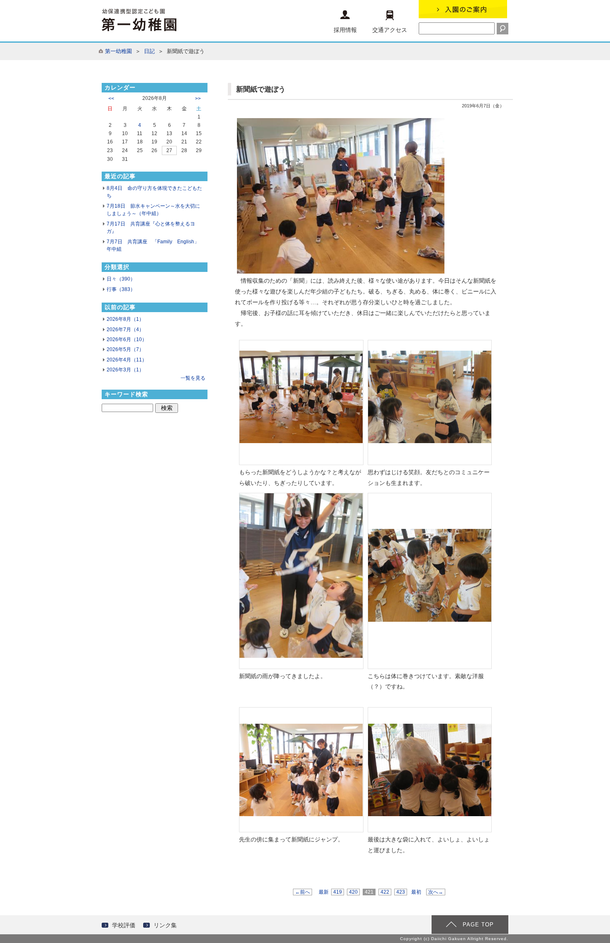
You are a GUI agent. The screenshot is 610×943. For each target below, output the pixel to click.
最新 (324, 892)
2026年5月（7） (125, 349)
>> (198, 98)
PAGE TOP (478, 924)
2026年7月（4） (125, 329)
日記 (149, 51)
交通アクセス (389, 30)
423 (400, 892)
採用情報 (345, 30)
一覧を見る (193, 378)
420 (353, 892)
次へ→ (435, 892)
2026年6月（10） (127, 339)
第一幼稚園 (118, 51)
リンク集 (165, 925)
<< (111, 98)
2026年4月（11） (127, 359)
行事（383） (121, 289)
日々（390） (121, 278)
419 (337, 892)
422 (384, 892)
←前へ (302, 892)
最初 (416, 892)
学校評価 (123, 925)
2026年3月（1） (125, 369)
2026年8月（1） (125, 319)
